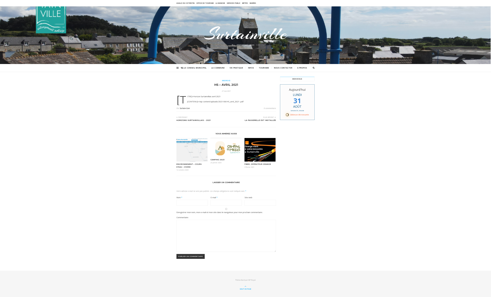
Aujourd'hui (297, 89)
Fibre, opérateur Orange (257, 164)
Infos (251, 68)
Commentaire (182, 217)
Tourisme (264, 68)
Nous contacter (283, 68)
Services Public (233, 3)
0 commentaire (270, 108)
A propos (302, 68)
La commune (218, 68)
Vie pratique (236, 68)
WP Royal (251, 280)
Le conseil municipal (195, 68)
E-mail (214, 197)
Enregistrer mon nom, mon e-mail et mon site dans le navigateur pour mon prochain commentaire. (219, 212)
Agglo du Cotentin (185, 3)
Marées (253, 3)
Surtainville (245, 33)
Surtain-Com (185, 108)
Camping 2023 (217, 160)
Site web (248, 197)
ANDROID (226, 80)
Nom (179, 197)
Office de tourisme (205, 3)
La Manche (220, 3)
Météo (245, 3)
